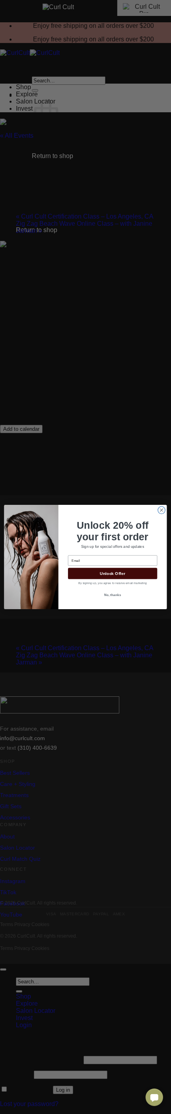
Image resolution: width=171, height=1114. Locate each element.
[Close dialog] (161, 510)
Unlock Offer (112, 573)
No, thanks (112, 594)
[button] (154, 1097)
